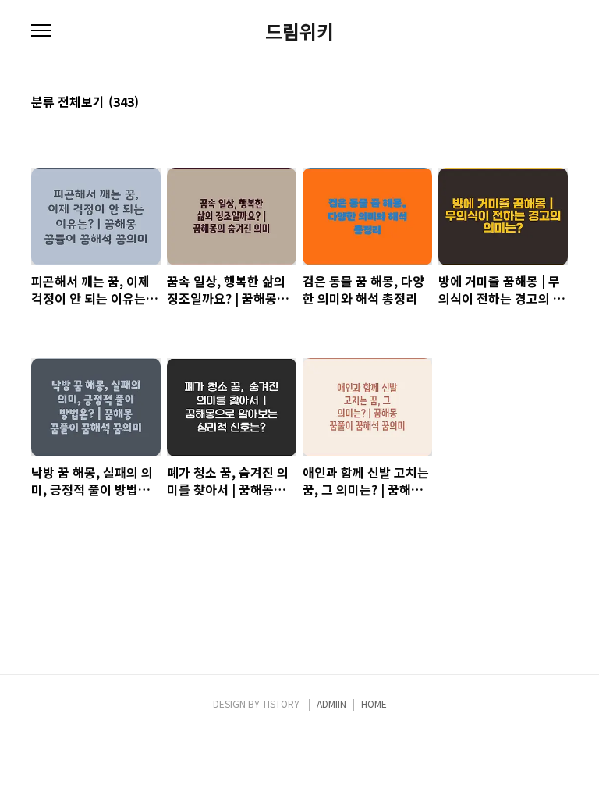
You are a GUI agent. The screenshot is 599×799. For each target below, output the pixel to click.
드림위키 (299, 31)
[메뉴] (41, 31)
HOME (374, 703)
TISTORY (281, 703)
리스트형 (558, 103)
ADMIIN (331, 703)
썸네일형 (536, 103)
